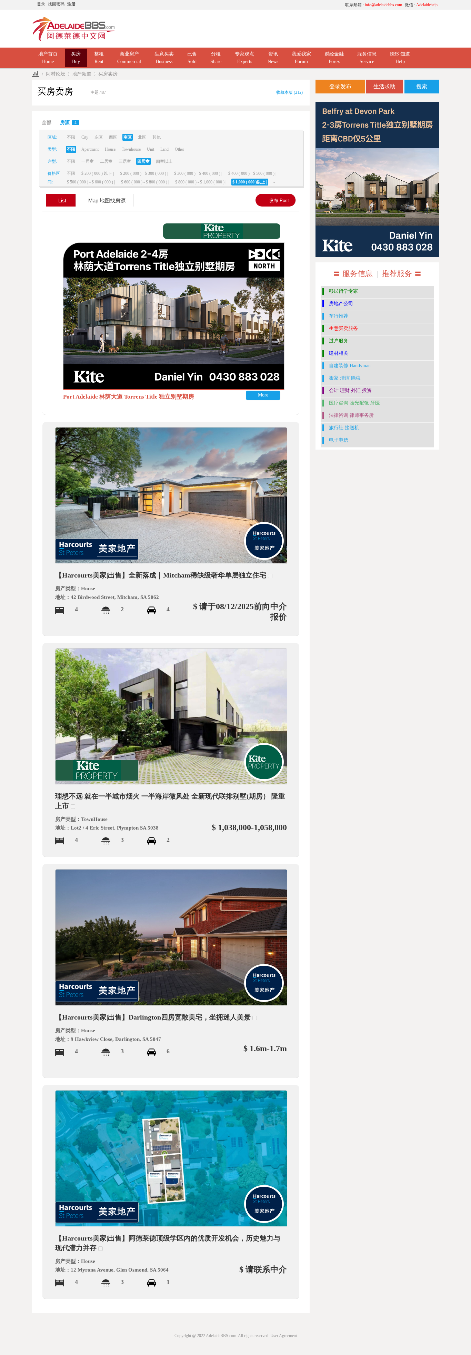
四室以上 (164, 161)
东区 (98, 137)
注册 (71, 4)
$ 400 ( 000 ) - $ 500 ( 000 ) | (252, 173)
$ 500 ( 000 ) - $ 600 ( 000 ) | (91, 182)
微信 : (421, 4)
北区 (142, 137)
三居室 (125, 161)
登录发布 (340, 86)
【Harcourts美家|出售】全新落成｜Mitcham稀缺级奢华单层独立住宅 (160, 575)
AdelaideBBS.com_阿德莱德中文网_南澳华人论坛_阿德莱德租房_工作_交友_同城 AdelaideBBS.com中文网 (35, 74)
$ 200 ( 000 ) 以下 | (97, 173)
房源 (68, 122)
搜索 (421, 86)
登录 (41, 4)
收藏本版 (289, 92)
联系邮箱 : (373, 4)
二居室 (106, 161)
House (110, 149)
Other (179, 149)
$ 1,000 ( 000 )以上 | (249, 182)
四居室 (143, 161)
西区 (113, 137)
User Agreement (283, 1335)
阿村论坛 (55, 74)
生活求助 (384, 86)
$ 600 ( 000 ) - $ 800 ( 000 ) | (145, 182)
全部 (46, 122)
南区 (127, 137)
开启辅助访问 (275, 5)
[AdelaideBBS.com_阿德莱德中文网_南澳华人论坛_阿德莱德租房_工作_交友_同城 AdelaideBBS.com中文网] (74, 28)
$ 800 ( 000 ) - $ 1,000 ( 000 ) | (200, 182)
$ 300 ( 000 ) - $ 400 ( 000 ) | (198, 173)
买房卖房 (108, 74)
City (84, 137)
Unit (150, 149)
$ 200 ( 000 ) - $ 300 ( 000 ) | (144, 173)
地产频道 (81, 74)
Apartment (90, 149)
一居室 (87, 161)
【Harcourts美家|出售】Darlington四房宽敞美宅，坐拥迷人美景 (153, 1017)
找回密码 (56, 4)
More (263, 395)
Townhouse (131, 149)
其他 (156, 137)
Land (164, 149)
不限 (71, 137)
